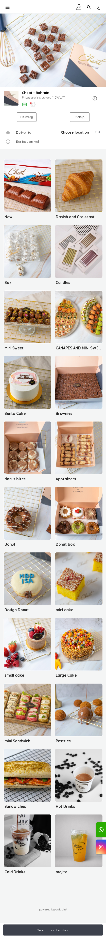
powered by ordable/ (53, 909)
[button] (53, 98)
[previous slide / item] (3, 50)
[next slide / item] (102, 50)
